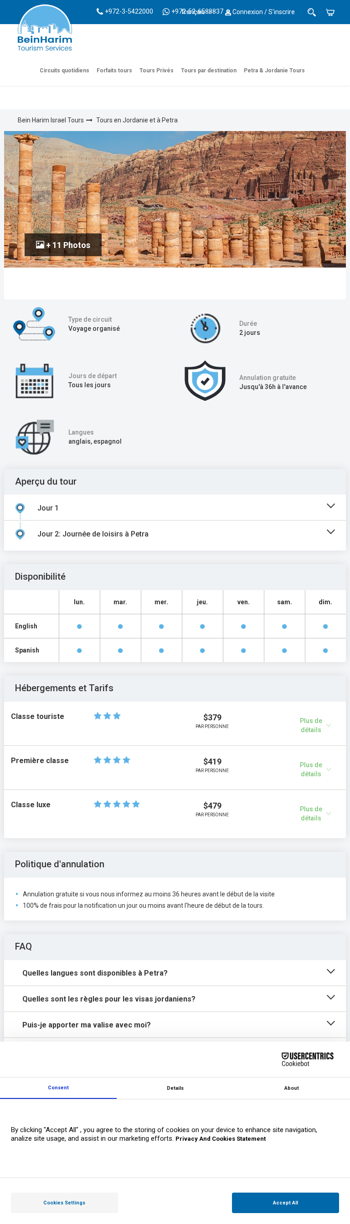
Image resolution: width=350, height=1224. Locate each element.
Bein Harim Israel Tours (51, 120)
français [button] (193, 11)
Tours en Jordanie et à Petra (137, 120)
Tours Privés (156, 70)
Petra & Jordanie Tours (274, 70)
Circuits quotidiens (64, 70)
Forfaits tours (114, 70)
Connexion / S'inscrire (263, 11)
